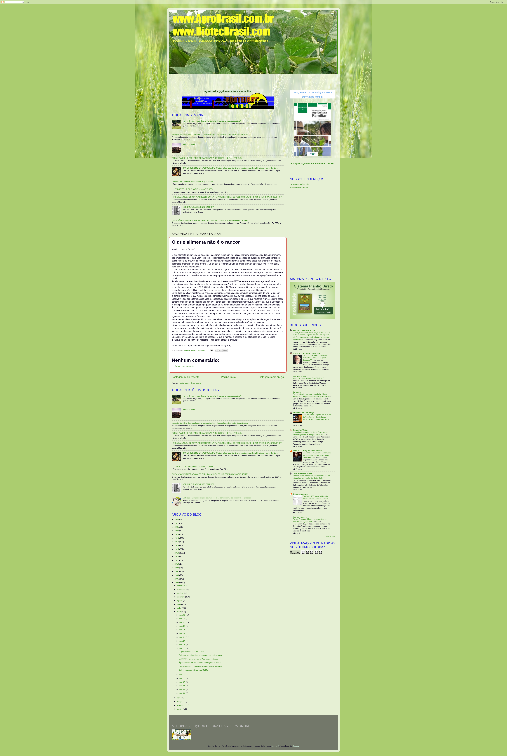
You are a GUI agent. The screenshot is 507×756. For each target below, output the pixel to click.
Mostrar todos (330, 536)
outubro (180, 593)
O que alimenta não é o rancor (191, 651)
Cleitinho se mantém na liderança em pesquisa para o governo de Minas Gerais (317, 455)
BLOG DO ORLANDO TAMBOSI (306, 353)
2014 (177, 553)
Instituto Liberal (300, 376)
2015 (177, 549)
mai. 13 (182, 678)
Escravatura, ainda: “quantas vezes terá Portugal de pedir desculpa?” (315, 357)
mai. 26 (182, 626)
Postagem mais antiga (271, 377)
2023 (177, 520)
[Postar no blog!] (218, 350)
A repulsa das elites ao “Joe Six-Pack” (309, 378)
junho (179, 608)
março (180, 701)
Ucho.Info (297, 392)
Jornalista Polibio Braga (303, 412)
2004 (177, 582)
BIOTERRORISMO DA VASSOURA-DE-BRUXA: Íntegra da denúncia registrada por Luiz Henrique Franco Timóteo (230, 168)
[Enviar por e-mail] (216, 350)
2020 (177, 531)
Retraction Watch (300, 430)
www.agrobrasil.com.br (299, 184)
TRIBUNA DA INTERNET (303, 473)
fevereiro (181, 705)
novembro (181, 589)
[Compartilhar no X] (221, 350)
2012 (177, 560)
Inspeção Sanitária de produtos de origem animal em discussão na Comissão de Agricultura (210, 134)
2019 (177, 534)
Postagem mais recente (185, 377)
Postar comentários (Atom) (190, 383)
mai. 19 (182, 645)
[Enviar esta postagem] (211, 350)
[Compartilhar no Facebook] (223, 350)
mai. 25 (182, 630)
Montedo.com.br (300, 517)
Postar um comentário (184, 366)
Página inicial (228, 377)
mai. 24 (182, 633)
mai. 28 (182, 619)
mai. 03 (182, 693)
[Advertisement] (253, 81)
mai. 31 (182, 615)
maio (179, 612)
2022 (177, 523)
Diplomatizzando (300, 494)
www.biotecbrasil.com (299, 187)
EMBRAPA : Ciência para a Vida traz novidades (198, 659)
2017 (177, 542)
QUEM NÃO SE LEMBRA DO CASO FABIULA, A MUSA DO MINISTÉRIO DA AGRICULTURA (210, 220)
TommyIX (275, 746)
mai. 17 (182, 648)
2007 (177, 571)
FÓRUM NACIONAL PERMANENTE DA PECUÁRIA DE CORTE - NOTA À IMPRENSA (207, 158)
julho (179, 604)
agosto (180, 600)
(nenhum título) (189, 144)
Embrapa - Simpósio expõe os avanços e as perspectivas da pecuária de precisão (217, 498)
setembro (181, 597)
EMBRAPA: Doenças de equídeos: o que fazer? (193, 181)
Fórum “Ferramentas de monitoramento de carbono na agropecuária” (212, 121)
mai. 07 (182, 682)
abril (179, 698)
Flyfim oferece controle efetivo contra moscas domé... (201, 666)
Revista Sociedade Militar (304, 330)
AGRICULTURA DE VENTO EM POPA (198, 207)
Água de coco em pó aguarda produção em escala (200, 662)
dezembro (181, 586)
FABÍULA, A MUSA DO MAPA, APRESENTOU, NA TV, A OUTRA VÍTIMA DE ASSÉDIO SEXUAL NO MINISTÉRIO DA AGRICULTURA (227, 197)
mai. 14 (182, 675)
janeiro (180, 709)
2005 (177, 579)
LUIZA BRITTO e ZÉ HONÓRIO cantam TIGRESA (192, 189)
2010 (177, 564)
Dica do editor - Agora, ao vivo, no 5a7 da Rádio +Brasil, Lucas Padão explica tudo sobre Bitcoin (317, 417)
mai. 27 (182, 622)
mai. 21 (182, 637)
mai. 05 (182, 686)
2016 (177, 545)
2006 (177, 575)
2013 (177, 556)
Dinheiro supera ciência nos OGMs (193, 670)
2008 (177, 568)
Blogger (295, 746)
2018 (177, 538)
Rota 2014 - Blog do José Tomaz (307, 451)
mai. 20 (182, 641)
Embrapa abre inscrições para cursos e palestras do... (201, 655)
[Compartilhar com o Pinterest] (226, 350)
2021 (177, 527)
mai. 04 (182, 689)
